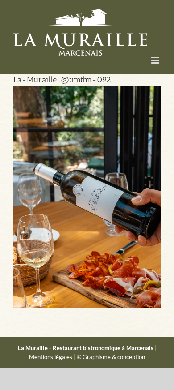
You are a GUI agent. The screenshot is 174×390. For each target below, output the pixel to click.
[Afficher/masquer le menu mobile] (156, 60)
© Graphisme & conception (111, 356)
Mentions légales (50, 356)
